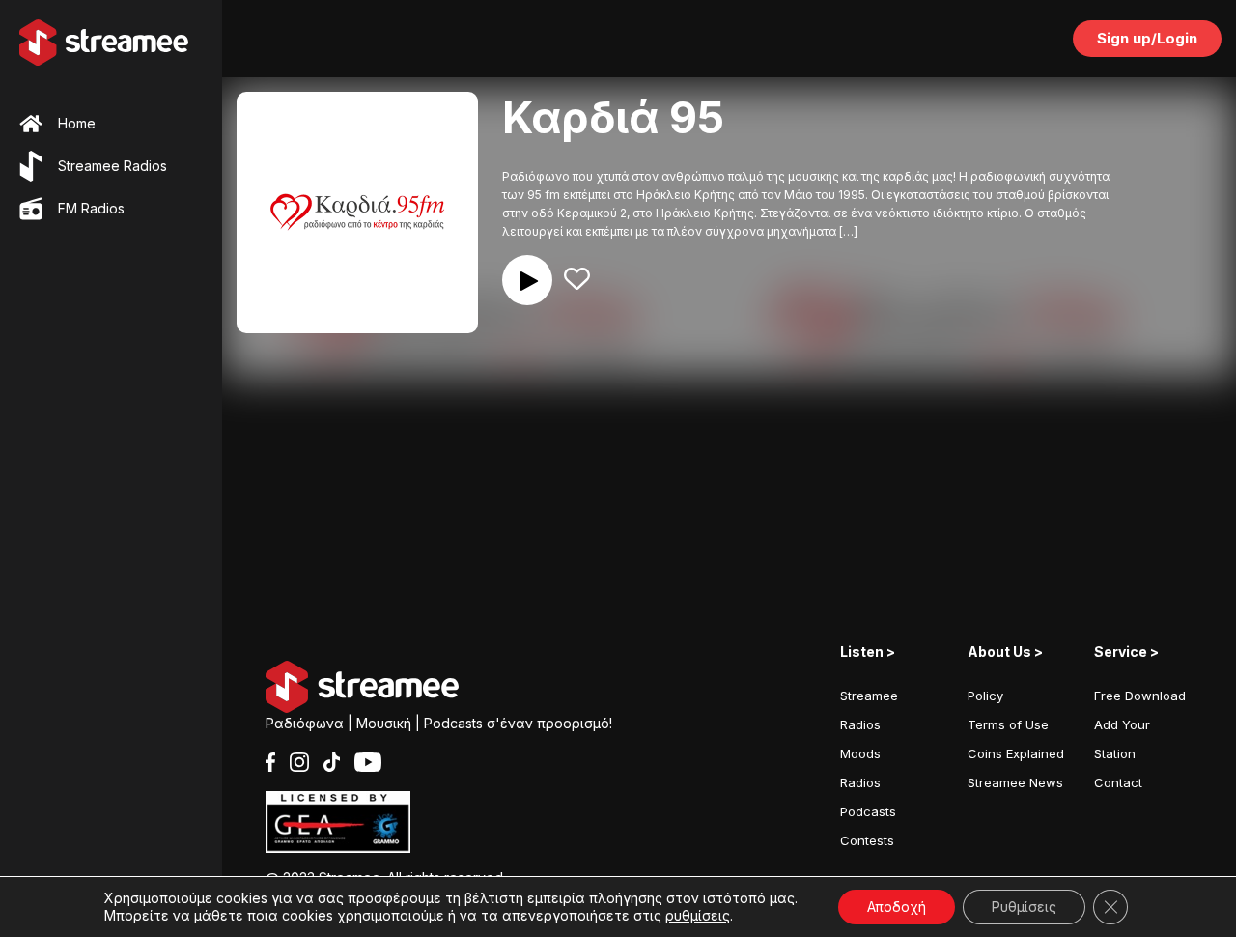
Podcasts (868, 811)
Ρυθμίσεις (1024, 906)
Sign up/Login (1147, 38)
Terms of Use (1008, 724)
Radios (860, 782)
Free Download (1140, 695)
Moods (860, 753)
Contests (867, 840)
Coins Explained (1016, 753)
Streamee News (1015, 782)
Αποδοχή (896, 906)
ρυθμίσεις (697, 915)
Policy (985, 695)
